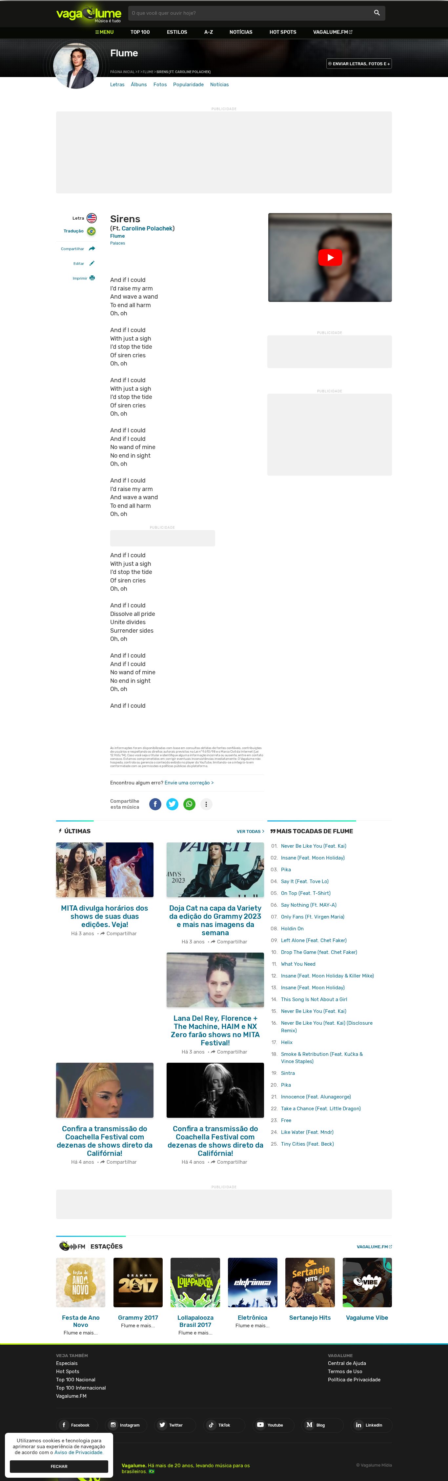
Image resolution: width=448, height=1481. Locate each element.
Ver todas (249, 831)
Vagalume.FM (330, 32)
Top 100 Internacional (81, 1388)
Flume (124, 53)
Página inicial (122, 72)
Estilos (177, 32)
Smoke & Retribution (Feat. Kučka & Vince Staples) (322, 1058)
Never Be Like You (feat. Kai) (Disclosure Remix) (327, 1027)
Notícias (241, 32)
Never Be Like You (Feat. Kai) (313, 846)
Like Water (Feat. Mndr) (307, 1132)
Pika (286, 870)
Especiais (67, 1363)
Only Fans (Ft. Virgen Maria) (312, 917)
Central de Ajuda (347, 1363)
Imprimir (80, 278)
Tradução (74, 231)
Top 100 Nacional (75, 1380)
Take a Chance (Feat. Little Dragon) (321, 1109)
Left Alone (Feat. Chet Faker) (314, 940)
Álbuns (139, 85)
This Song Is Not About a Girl (314, 999)
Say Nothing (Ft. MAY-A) (308, 905)
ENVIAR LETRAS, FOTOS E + (361, 63)
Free (286, 1120)
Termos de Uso (345, 1371)
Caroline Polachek (147, 228)
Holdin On (292, 929)
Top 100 (140, 32)
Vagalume (89, 13)
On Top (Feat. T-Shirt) (306, 893)
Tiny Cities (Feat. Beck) (307, 1144)
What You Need (298, 964)
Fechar (59, 1466)
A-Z (208, 32)
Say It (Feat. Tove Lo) (305, 881)
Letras (117, 85)
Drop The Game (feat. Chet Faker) (319, 952)
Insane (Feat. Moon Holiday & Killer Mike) (327, 976)
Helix (287, 1042)
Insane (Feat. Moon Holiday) (313, 858)
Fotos (160, 85)
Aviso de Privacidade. (79, 1452)
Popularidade (188, 85)
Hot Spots (283, 32)
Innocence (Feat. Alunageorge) (316, 1097)
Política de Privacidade (354, 1380)
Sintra (288, 1073)
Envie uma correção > (189, 783)
